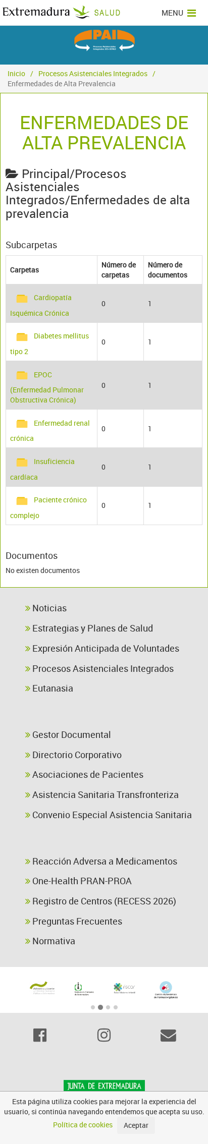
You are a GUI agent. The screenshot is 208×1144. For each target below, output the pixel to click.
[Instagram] (104, 1035)
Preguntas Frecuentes (76, 921)
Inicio (16, 73)
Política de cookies (83, 1124)
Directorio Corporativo (76, 755)
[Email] (168, 1035)
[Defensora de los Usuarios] (42, 988)
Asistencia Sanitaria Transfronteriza (104, 794)
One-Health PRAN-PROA (81, 881)
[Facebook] (40, 1035)
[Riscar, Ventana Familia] (125, 988)
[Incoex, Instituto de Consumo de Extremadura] (84, 989)
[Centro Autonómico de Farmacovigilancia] (166, 990)
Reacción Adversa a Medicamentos (103, 861)
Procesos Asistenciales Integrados (92, 73)
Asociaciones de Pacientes (86, 774)
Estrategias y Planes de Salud (91, 628)
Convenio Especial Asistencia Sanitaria (111, 815)
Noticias (48, 608)
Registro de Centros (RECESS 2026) (103, 901)
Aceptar (136, 1125)
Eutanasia (51, 688)
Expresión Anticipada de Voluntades (104, 648)
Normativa (52, 941)
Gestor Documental (70, 734)
